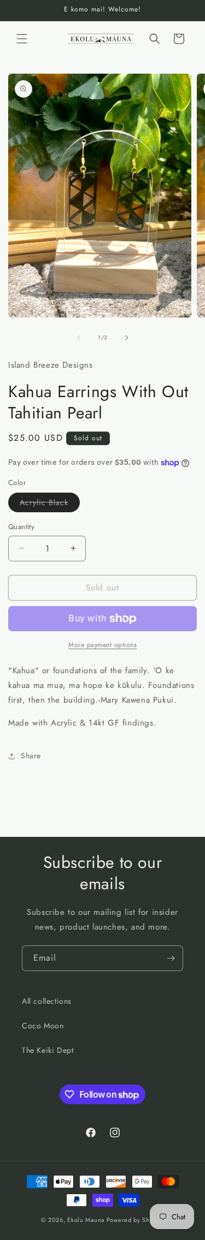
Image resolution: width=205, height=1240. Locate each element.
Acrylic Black (50, 504)
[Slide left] (79, 338)
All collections (47, 1001)
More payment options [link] (102, 645)
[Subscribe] (171, 958)
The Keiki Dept (47, 1050)
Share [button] (31, 755)
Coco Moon (42, 1025)
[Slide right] (127, 338)
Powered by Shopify (136, 1219)
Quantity (21, 527)
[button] (22, 39)
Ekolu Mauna (85, 1219)
